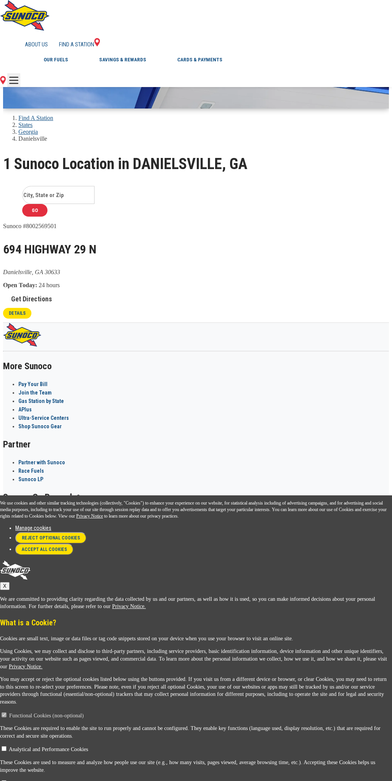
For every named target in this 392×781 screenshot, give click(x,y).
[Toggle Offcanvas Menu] (13, 80)
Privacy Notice (89, 516)
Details (17, 313)
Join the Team (35, 393)
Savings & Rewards (122, 59)
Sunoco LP (30, 479)
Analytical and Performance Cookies (48, 749)
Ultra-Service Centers (43, 418)
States (25, 125)
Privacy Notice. (129, 606)
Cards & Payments (199, 59)
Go (35, 210)
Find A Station (35, 118)
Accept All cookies (44, 549)
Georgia (28, 131)
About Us (36, 44)
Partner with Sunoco (41, 462)
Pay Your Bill (32, 384)
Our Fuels (56, 59)
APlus (25, 409)
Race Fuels (31, 471)
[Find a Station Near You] (3, 82)
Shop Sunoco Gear (40, 426)
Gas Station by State (41, 401)
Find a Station (76, 44)
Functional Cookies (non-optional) (46, 716)
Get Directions (31, 299)
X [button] (5, 586)
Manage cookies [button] (33, 528)
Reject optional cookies (51, 538)
